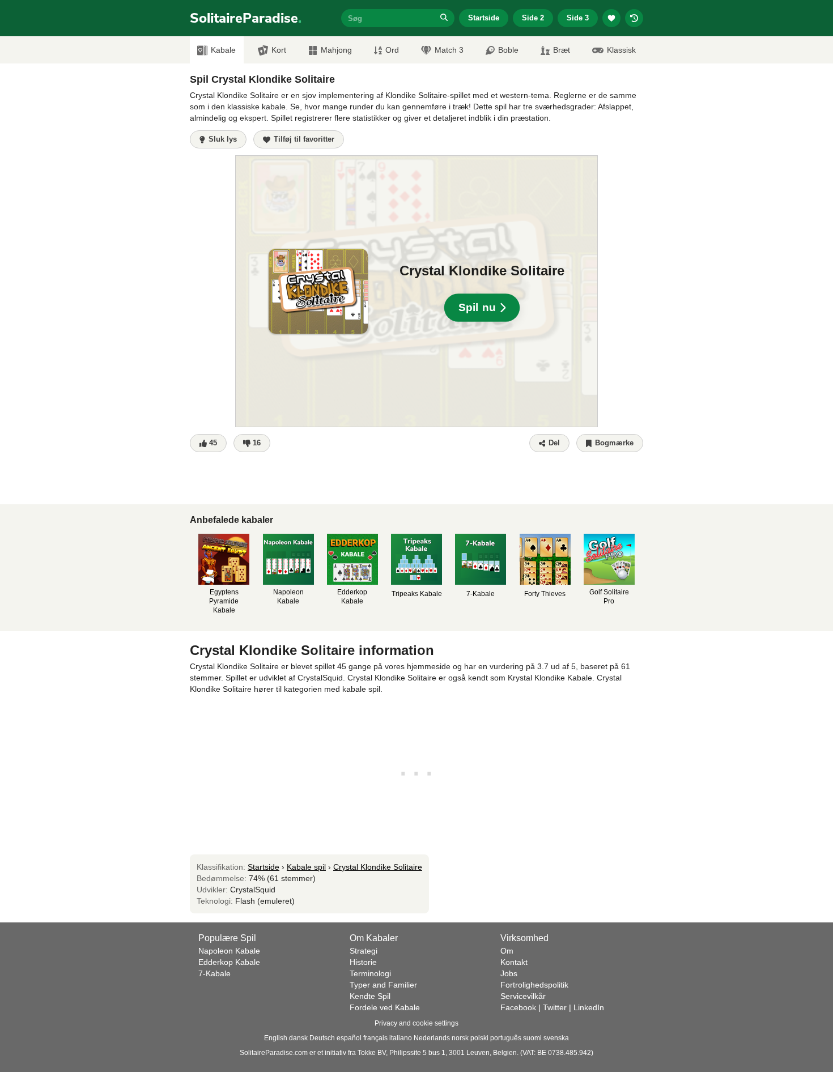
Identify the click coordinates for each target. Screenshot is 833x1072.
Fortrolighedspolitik (534, 984)
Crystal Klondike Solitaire (377, 866)
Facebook (518, 1007)
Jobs (508, 973)
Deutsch (322, 1038)
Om (506, 950)
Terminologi (370, 973)
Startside (483, 18)
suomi (532, 1038)
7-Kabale (214, 973)
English (275, 1038)
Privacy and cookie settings (416, 1023)
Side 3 (578, 18)
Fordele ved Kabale (385, 1007)
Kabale (223, 49)
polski (479, 1038)
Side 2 (533, 18)
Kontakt (514, 962)
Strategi (363, 950)
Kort (278, 49)
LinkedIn (588, 1007)
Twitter (555, 1007)
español (349, 1038)
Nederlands (432, 1038)
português (505, 1038)
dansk (298, 1038)
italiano (400, 1038)
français (375, 1038)
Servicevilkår (523, 996)
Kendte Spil (370, 996)
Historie (363, 962)
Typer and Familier (383, 984)
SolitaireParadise (245, 18)
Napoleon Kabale (229, 950)
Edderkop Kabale (229, 962)
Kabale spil (306, 866)
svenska (556, 1038)
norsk (460, 1038)
